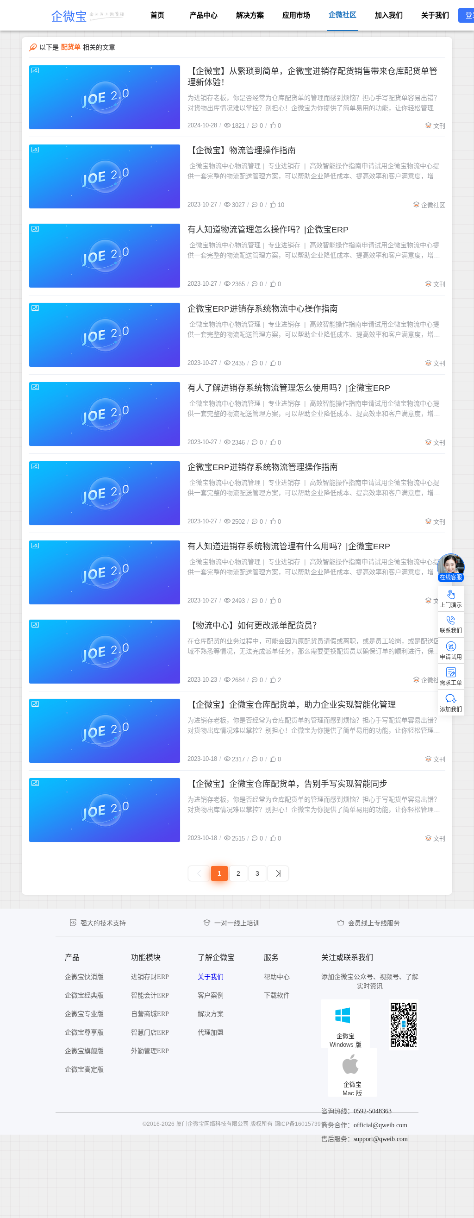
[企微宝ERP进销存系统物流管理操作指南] (105, 493)
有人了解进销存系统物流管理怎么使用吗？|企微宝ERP (288, 388)
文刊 (439, 125)
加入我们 (389, 15)
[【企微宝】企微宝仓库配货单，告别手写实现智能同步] (105, 810)
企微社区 (433, 204)
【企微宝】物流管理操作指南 (241, 150)
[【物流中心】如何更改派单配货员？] (105, 651)
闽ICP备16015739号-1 (302, 1124)
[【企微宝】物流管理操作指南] (105, 176)
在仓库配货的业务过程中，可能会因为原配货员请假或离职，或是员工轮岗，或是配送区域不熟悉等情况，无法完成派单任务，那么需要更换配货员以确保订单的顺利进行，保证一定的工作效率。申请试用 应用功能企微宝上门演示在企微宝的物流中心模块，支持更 (313, 646)
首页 (157, 15)
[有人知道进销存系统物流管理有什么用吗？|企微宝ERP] (105, 572)
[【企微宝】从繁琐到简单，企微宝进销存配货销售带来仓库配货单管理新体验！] (105, 97)
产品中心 (204, 15)
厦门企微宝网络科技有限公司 (212, 1124)
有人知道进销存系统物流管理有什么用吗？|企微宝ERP (288, 546)
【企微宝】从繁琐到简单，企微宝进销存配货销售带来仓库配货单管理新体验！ (312, 77)
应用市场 (296, 15)
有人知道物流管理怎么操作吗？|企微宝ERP (268, 229)
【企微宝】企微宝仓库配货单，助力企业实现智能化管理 (291, 704)
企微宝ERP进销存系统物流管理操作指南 (262, 467)
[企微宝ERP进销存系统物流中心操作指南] (105, 334)
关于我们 (435, 15)
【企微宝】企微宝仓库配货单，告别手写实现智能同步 (287, 784)
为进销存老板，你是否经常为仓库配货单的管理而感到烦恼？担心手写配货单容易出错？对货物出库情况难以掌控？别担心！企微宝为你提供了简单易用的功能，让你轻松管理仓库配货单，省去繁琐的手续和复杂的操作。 (313, 103)
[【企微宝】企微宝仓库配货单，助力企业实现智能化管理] (105, 730)
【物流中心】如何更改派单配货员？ (254, 625)
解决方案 (250, 15)
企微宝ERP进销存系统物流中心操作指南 (262, 309)
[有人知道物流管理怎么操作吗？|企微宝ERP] (105, 255)
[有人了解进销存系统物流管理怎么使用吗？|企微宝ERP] (105, 414)
